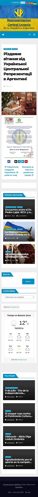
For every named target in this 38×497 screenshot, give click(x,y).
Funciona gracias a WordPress (12, 484)
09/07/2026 (11, 396)
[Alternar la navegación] (34, 35)
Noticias (8, 410)
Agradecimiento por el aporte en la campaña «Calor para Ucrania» (18, 462)
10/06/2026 (11, 466)
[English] (28, 3)
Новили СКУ (7, 49)
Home (9, 492)
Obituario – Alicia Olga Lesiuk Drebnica (18, 438)
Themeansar (18, 487)
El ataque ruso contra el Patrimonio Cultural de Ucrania (18, 416)
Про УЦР (14, 49)
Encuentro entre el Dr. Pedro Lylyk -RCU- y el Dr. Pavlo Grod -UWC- (18, 212)
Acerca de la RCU (11, 207)
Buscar (6, 274)
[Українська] (34, 3)
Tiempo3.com (15, 307)
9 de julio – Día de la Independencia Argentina (16, 393)
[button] (29, 34)
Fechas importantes (11, 387)
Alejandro (22, 216)
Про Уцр (27, 492)
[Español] (31, 3)
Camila (20, 396)
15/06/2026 (11, 419)
